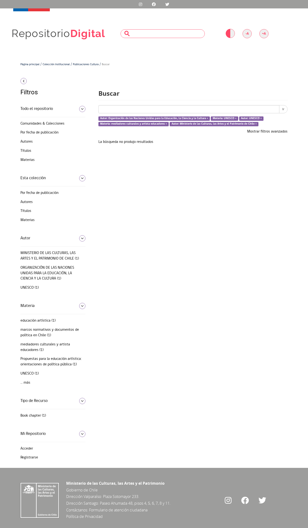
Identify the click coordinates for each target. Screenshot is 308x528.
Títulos (25, 151)
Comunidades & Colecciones (42, 124)
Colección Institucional (56, 64)
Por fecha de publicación (39, 132)
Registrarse (29, 457)
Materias (27, 160)
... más (25, 383)
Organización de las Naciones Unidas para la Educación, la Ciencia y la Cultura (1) (47, 273)
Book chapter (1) (33, 416)
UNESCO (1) (29, 288)
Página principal (29, 64)
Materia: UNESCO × (225, 118)
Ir (283, 109)
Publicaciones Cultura (86, 64)
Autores (26, 142)
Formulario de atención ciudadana (118, 510)
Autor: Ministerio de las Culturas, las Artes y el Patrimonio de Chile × (214, 123)
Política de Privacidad (84, 516)
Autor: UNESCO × (251, 118)
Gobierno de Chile (82, 490)
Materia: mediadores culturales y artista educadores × (133, 123)
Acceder (26, 449)
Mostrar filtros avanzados (267, 132)
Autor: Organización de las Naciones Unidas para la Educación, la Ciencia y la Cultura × (154, 118)
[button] (51, 81)
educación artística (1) (38, 321)
